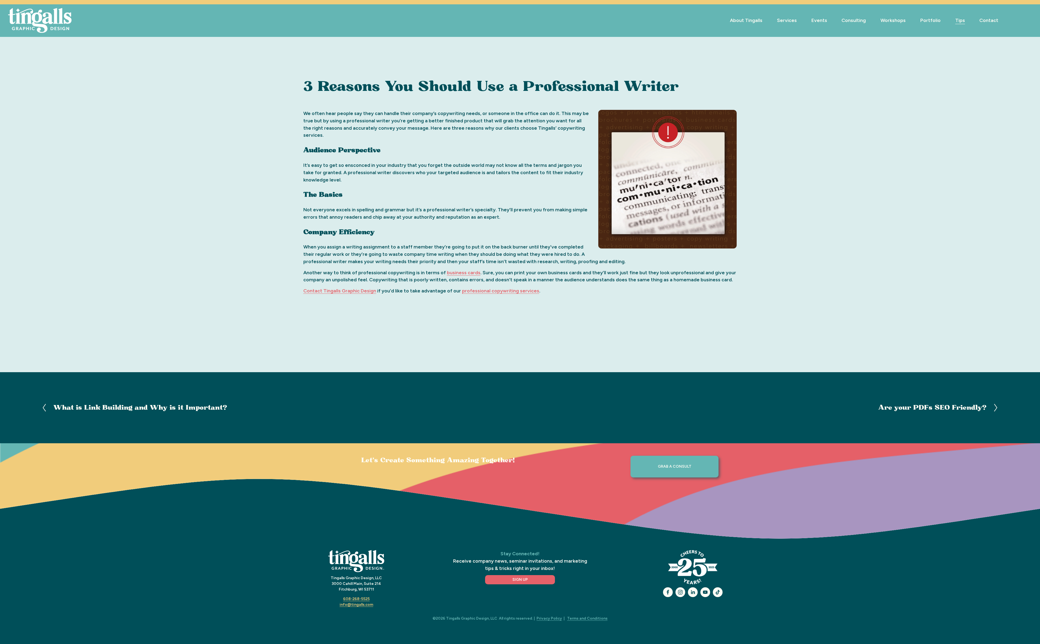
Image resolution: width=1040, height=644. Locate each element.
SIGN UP (520, 579)
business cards (463, 272)
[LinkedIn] (693, 592)
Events (819, 20)
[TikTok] (718, 592)
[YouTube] (705, 592)
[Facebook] (668, 592)
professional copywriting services (500, 291)
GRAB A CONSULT (674, 466)
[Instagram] (680, 592)
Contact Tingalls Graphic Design (339, 291)
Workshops (893, 20)
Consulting (853, 20)
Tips (960, 20)
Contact (988, 20)
